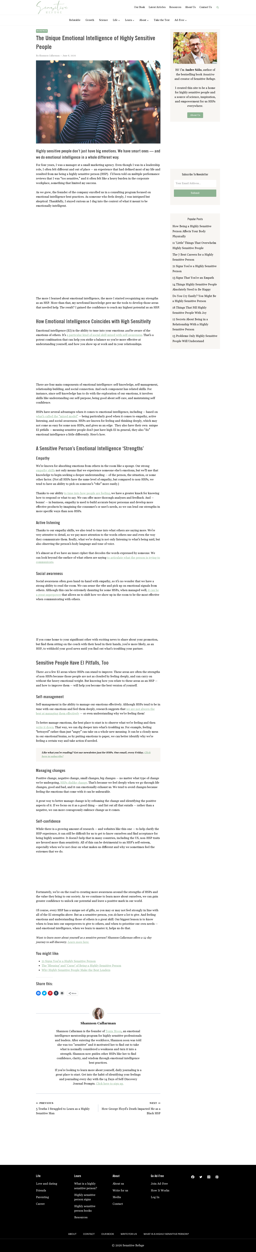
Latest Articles (157, 7)
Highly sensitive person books (84, 1209)
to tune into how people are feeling (87, 493)
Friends (41, 1190)
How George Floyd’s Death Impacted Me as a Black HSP (131, 1108)
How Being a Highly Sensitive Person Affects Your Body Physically (191, 231)
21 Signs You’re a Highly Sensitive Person (69, 961)
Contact (118, 1204)
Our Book (139, 7)
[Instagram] (209, 1177)
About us (118, 1184)
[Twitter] (201, 1177)
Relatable (74, 20)
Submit (195, 193)
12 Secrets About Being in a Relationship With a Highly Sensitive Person (190, 324)
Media (117, 1197)
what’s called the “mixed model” (57, 416)
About (72, 1234)
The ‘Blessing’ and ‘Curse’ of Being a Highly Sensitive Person (81, 965)
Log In (155, 1197)
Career (40, 1204)
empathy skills (45, 470)
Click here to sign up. (110, 1083)
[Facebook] (193, 1177)
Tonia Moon (113, 1031)
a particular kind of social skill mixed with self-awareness (104, 335)
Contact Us (205, 7)
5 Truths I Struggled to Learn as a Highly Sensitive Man (63, 1108)
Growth (89, 20)
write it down (45, 727)
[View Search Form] (217, 7)
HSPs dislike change (73, 783)
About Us (190, 7)
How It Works (160, 1190)
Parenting (42, 1197)
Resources (175, 7)
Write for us (120, 1190)
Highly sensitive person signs (84, 1197)
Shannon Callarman (49, 55)
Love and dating (46, 1184)
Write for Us (129, 1234)
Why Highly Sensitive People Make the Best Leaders (76, 970)
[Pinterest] (217, 1177)
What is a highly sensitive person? (85, 1186)
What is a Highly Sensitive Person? (166, 1234)
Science (103, 20)
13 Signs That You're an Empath (193, 278)
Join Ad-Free (159, 1184)
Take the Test (162, 20)
